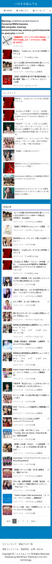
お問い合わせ (37, 549)
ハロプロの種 (30, 244)
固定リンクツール (11, 549)
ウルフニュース (31, 85)
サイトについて (10, 544)
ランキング (40, 10)
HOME (9, 10)
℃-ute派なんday (31, 57)
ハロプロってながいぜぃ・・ (36, 230)
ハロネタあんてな (22, 553)
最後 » (34, 521)
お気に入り (23, 10)
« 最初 (8, 521)
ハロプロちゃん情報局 (33, 71)
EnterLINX (42, 556)
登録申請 (25, 549)
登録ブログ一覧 (26, 544)
